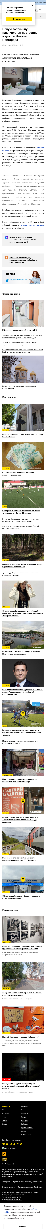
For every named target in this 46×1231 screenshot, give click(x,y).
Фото (4, 1117)
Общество (25, 1113)
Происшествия (27, 1128)
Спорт (23, 1117)
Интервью (6, 1113)
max (21, 1144)
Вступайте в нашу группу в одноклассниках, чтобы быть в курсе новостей (23, 260)
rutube (18, 1144)
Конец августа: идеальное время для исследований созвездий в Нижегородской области (21, 1084)
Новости (6, 1106)
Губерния (25, 1124)
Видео (4, 1124)
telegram (10, 1144)
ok (14, 1144)
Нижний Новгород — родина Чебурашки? (20, 1035)
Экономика (25, 1110)
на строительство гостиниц (32, 225)
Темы (4, 1120)
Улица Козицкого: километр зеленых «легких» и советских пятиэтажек (22, 992)
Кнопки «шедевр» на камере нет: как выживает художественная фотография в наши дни (22, 946)
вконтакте (3, 1144)
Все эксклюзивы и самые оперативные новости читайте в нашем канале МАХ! (22, 239)
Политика (25, 1106)
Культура (24, 1120)
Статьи (5, 1110)
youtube (7, 1144)
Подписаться (19, 19)
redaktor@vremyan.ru (14, 1199)
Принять (23, 1227)
